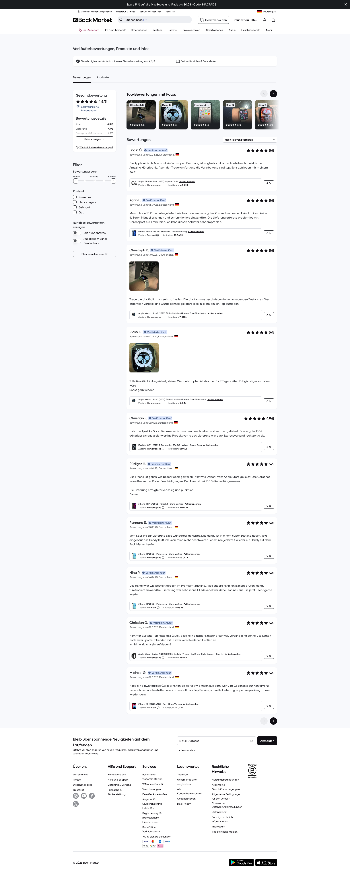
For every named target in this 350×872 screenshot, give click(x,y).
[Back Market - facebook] (92, 796)
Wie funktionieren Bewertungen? (96, 147)
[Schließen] (346, 4)
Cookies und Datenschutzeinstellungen (227, 805)
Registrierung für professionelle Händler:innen (152, 818)
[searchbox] (157, 19)
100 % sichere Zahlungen (156, 836)
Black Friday (184, 803)
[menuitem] (139, 30)
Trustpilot (78, 789)
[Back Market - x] (76, 804)
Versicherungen (151, 789)
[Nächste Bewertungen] (273, 721)
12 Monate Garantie (153, 784)
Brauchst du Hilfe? (245, 20)
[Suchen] (121, 20)
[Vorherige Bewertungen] (264, 721)
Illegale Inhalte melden (225, 831)
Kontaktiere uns (117, 774)
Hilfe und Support (118, 779)
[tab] (82, 77)
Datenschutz (219, 812)
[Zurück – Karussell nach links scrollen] (264, 93)
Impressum (218, 826)
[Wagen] (273, 20)
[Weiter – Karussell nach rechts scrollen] (273, 93)
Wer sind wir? (80, 774)
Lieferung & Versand (119, 784)
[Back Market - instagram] (76, 796)
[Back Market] (92, 20)
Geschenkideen (186, 798)
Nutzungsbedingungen (225, 779)
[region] (201, 115)
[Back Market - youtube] (84, 796)
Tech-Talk (182, 774)
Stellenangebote (82, 784)
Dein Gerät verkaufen (154, 794)
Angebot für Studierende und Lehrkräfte (152, 804)
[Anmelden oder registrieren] (264, 20)
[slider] (75, 180)
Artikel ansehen (187, 181)
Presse (77, 779)
